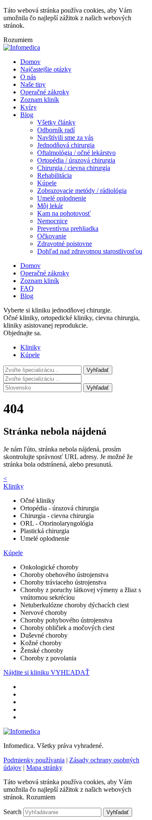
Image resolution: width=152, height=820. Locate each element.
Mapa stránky (44, 767)
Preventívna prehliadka (67, 228)
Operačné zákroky (44, 92)
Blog (26, 114)
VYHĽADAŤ (70, 672)
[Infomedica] (21, 47)
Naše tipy (33, 84)
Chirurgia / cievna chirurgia (73, 167)
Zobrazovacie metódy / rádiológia (82, 190)
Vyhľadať (98, 388)
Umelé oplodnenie (61, 198)
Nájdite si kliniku (27, 672)
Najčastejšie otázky (45, 69)
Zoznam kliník (39, 99)
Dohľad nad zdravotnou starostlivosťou (89, 251)
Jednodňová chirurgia (66, 145)
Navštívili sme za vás (65, 137)
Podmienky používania (34, 760)
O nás (28, 76)
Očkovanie (51, 236)
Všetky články (56, 122)
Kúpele (47, 183)
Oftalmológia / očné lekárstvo (76, 152)
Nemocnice (52, 220)
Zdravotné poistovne (64, 243)
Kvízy (28, 107)
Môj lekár (50, 205)
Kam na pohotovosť (64, 213)
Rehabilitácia (54, 175)
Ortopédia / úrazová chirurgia (76, 160)
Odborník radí (56, 130)
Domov (30, 61)
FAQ (27, 288)
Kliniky (30, 347)
